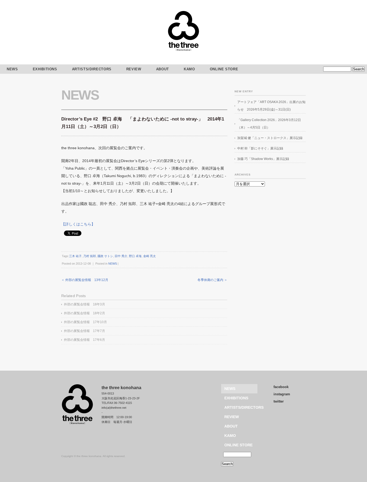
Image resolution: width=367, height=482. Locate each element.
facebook (281, 387)
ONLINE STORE (224, 69)
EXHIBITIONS (45, 69)
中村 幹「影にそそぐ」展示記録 (260, 148)
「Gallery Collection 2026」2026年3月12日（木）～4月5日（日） (269, 123)
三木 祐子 (75, 256)
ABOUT (162, 69)
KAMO (189, 69)
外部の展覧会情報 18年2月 (84, 313)
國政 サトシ (105, 256)
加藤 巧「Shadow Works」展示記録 (263, 159)
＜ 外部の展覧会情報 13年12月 (84, 280)
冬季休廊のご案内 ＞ (212, 280)
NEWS (80, 95)
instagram (282, 394)
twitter (279, 401)
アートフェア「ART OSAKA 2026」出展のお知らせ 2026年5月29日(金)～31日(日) (271, 105)
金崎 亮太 (149, 256)
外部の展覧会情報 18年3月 (84, 304)
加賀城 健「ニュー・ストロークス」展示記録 (270, 138)
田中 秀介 (121, 256)
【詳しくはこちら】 (78, 224)
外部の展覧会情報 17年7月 (84, 331)
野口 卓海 (135, 256)
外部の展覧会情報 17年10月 (85, 322)
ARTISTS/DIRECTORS (91, 69)
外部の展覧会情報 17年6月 (84, 340)
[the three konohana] (183, 50)
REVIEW (133, 69)
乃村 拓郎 (89, 256)
